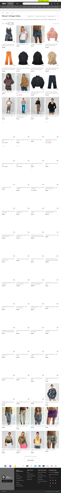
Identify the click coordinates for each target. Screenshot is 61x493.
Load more (30, 460)
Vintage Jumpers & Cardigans (54, 16)
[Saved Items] (54, 3)
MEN (17, 3)
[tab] (4, 6)
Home (3, 12)
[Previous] (26, 16)
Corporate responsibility (31, 475)
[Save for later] (14, 41)
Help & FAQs (52, 0)
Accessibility (57, 491)
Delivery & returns (19, 476)
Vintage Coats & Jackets (41, 16)
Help (17, 473)
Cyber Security (29, 479)
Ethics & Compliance (19, 485)
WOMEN (10, 3)
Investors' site (29, 477)
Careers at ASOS (30, 474)
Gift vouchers (40, 474)
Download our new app (43, 0)
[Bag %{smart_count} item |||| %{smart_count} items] (57, 3)
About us (28, 472)
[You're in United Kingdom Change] (57, 1)
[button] (50, 477)
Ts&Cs (53, 491)
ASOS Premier (18, 478)
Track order (18, 475)
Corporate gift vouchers (42, 475)
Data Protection (18, 484)
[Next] (58, 16)
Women (7, 12)
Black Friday (40, 477)
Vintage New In (31, 16)
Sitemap (17, 482)
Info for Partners (40, 479)
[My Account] (51, 3)
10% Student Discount (20, 480)
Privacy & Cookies (48, 491)
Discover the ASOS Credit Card (42, 482)
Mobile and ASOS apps (42, 472)
